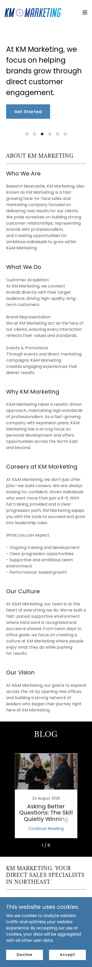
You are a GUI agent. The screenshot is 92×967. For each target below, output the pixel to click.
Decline (24, 954)
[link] (32, 12)
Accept (67, 954)
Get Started (28, 112)
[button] (27, 134)
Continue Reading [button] (46, 829)
